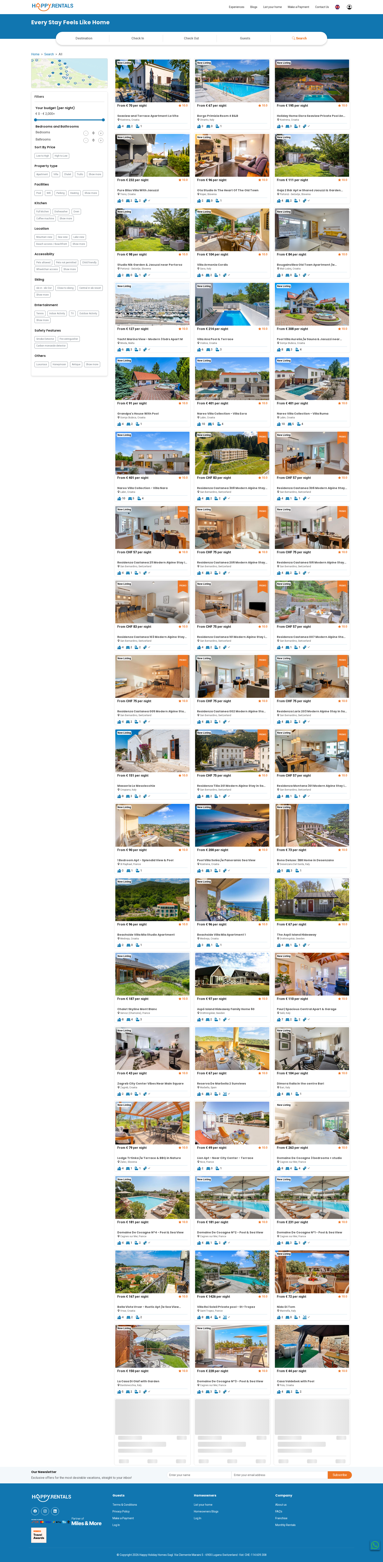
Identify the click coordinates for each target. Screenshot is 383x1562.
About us (281, 1504)
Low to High (42, 155)
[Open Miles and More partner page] (87, 1521)
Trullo (80, 174)
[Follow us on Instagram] (45, 1511)
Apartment (42, 174)
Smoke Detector (45, 339)
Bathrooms (43, 139)
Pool (38, 193)
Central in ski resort (90, 288)
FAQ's (278, 1511)
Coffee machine (45, 218)
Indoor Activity (57, 313)
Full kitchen (42, 211)
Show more (95, 174)
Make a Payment (298, 7)
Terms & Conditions (125, 1504)
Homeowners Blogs (206, 1511)
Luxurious (41, 364)
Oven (76, 211)
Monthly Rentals (285, 1525)
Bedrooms (43, 132)
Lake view (78, 237)
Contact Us (322, 7)
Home (35, 54)
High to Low (61, 155)
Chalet (67, 174)
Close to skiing (65, 288)
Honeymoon (59, 364)
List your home (272, 7)
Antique (76, 364)
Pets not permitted (66, 262)
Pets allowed (43, 262)
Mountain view (44, 237)
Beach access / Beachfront (51, 244)
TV (72, 313)
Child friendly (89, 262)
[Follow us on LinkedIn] (55, 1511)
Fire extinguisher (69, 339)
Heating (74, 193)
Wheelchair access (47, 269)
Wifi (49, 193)
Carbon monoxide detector (51, 345)
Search (301, 38)
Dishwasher (61, 211)
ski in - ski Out (44, 288)
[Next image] (185, 80)
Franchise (281, 1518)
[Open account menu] (347, 7)
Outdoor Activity (88, 313)
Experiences (236, 7)
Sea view (63, 237)
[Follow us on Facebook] (35, 1511)
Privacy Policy (121, 1511)
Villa (55, 174)
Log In (116, 1525)
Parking (60, 193)
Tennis (40, 313)
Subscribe (340, 1475)
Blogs (253, 7)
